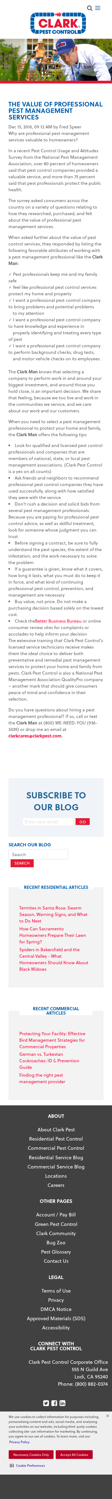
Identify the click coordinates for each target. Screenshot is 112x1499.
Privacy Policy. (19, 1441)
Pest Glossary (56, 1251)
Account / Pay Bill (56, 1214)
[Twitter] (46, 1403)
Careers (56, 1185)
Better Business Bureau (58, 621)
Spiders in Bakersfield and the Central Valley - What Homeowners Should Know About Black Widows (53, 959)
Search (22, 863)
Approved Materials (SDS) (56, 1318)
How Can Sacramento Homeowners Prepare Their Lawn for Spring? (52, 935)
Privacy (56, 1299)
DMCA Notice (56, 1309)
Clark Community (56, 1233)
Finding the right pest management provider (42, 1078)
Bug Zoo (56, 1242)
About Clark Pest (56, 1129)
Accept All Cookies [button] (74, 1454)
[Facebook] (54, 1403)
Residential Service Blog (56, 1157)
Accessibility (56, 1327)
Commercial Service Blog (56, 1166)
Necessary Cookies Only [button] (31, 1454)
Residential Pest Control (56, 1138)
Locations (56, 1175)
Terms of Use (56, 1290)
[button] (27, 1465)
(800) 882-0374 (91, 1383)
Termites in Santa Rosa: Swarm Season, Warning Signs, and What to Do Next (53, 914)
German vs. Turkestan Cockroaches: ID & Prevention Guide (49, 1060)
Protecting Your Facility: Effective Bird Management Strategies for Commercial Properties (52, 1040)
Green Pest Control (56, 1224)
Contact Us (56, 1260)
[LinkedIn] (63, 1403)
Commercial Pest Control (56, 1147)
